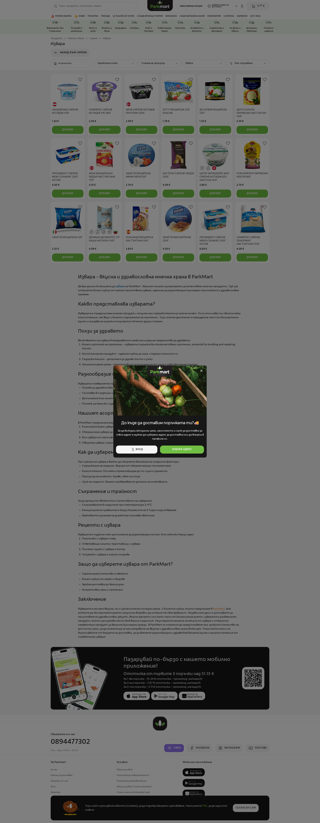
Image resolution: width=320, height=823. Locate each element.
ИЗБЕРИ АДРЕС (182, 449)
